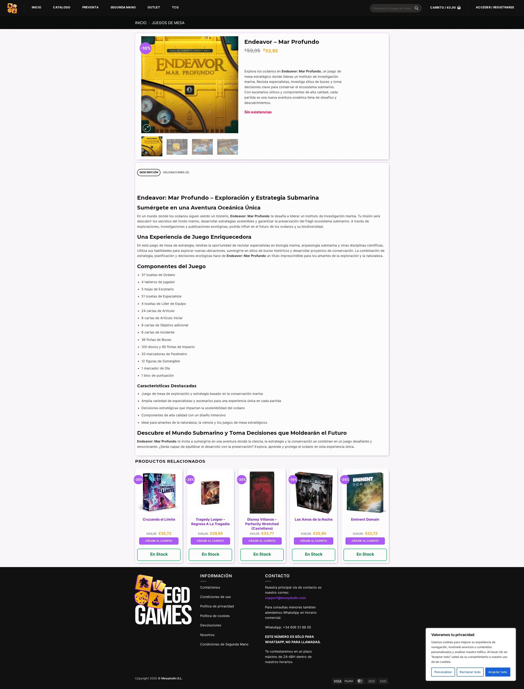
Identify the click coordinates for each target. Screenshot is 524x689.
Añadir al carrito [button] (158, 540)
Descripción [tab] (149, 172)
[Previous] (148, 85)
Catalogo (61, 7)
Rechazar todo (470, 672)
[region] (471, 654)
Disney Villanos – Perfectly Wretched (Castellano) (262, 523)
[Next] (231, 85)
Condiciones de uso (215, 597)
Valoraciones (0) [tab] (176, 172)
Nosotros (207, 635)
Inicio (36, 7)
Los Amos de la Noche (314, 519)
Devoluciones (210, 625)
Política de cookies (215, 616)
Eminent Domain (365, 519)
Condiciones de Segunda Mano (224, 644)
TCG (175, 7)
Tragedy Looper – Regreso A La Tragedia (210, 521)
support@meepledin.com (285, 598)
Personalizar (443, 672)
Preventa (90, 7)
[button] (445, 7)
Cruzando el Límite (159, 519)
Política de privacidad (217, 606)
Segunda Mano (123, 7)
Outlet (154, 7)
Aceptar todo (497, 672)
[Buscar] (416, 8)
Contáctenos (210, 587)
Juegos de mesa (168, 22)
